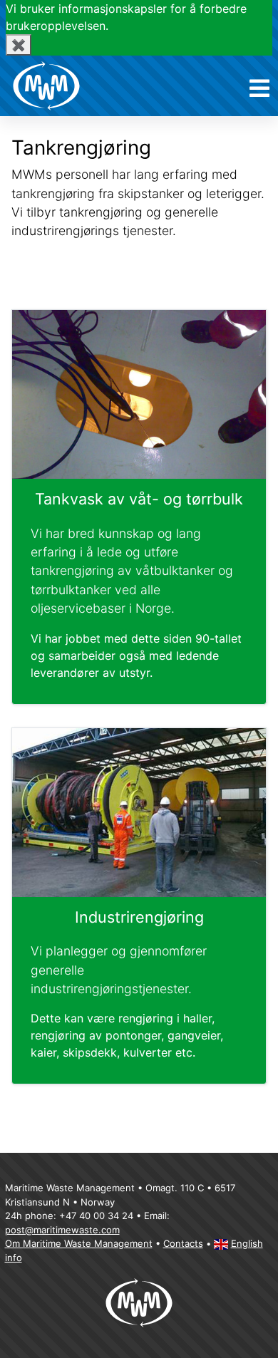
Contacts (183, 1243)
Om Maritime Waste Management (79, 1243)
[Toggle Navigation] (259, 88)
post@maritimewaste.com (62, 1229)
